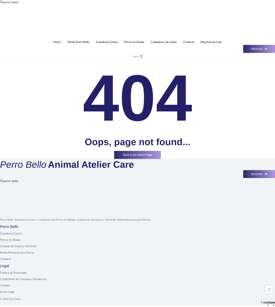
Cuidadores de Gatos (164, 42)
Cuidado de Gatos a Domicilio (18, 246)
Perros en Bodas (134, 42)
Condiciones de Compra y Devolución (23, 279)
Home (57, 42)
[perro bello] (20, 20)
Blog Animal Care (211, 42)
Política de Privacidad (13, 272)
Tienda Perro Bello (78, 42)
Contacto (188, 42)
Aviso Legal (7, 291)
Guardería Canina (106, 42)
